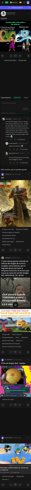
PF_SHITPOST (8, 360)
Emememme (11, 13)
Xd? (2, 178)
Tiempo (26, 97)
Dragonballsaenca (8, 337)
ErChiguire (8, 258)
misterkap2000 (13, 143)
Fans (17, 337)
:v (2, 441)
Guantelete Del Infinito (9, 235)
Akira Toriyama (17, 334)
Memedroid (20, 241)
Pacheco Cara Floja (8, 229)
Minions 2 (20, 340)
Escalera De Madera (22, 229)
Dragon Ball (22, 60)
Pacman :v (6, 479)
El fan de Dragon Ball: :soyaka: (13, 363)
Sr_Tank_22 (8, 174)
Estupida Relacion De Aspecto (11, 343)
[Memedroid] (6, 2)
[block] (29, 13)
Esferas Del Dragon (10, 60)
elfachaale (8, 119)
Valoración (17, 97)
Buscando (25, 337)
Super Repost (7, 244)
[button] (24, 2)
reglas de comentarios (22, 113)
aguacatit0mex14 (14, 153)
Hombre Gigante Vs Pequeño (11, 232)
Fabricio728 (8, 437)
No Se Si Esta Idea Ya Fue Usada (12, 346)
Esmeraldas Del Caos (9, 238)
